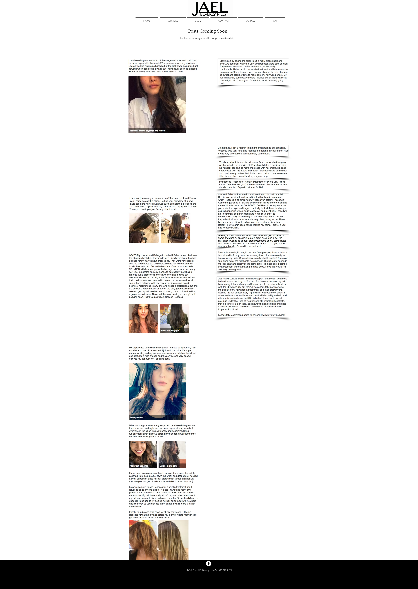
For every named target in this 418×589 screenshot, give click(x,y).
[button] (172, 19)
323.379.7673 (225, 570)
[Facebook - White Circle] (208, 563)
